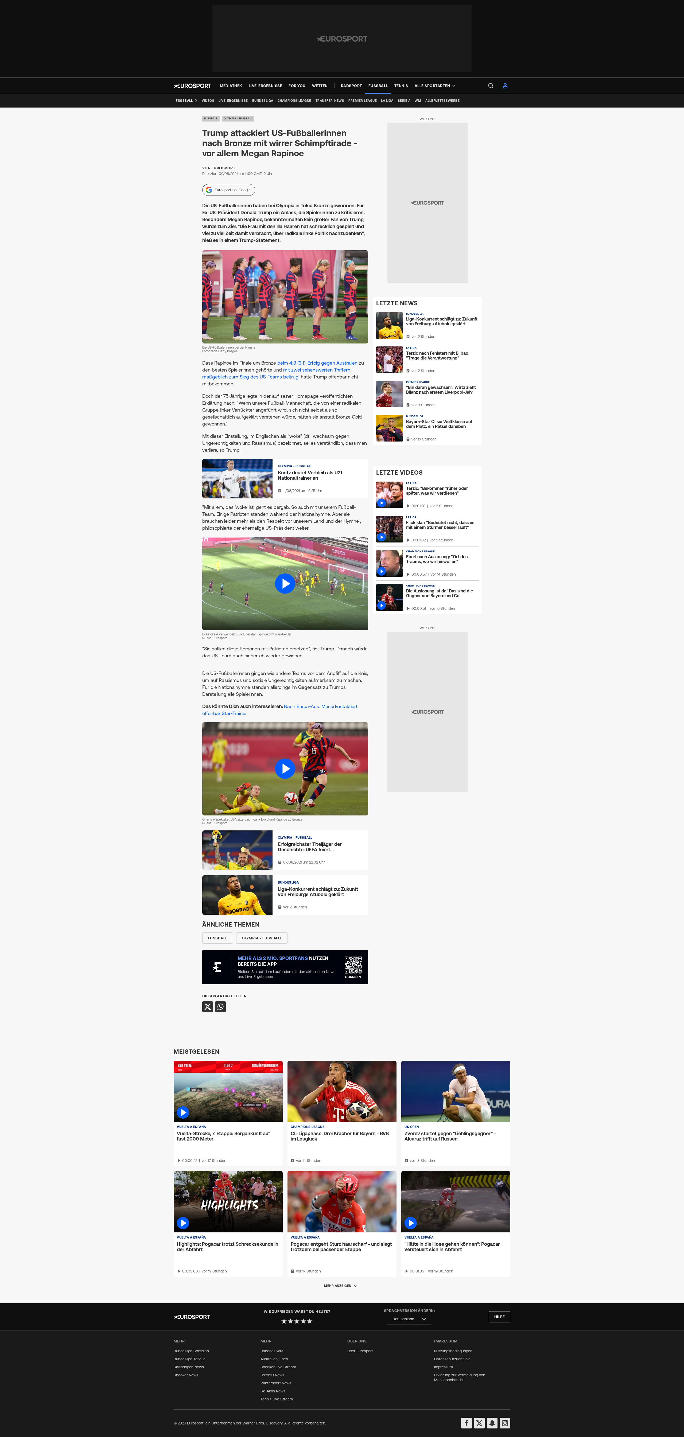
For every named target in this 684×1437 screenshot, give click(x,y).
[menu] (491, 86)
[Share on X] (207, 1006)
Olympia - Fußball (238, 118)
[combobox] (409, 1319)
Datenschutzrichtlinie (452, 1359)
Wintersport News (276, 1383)
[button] (285, 583)
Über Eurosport (360, 1351)
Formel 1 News (272, 1375)
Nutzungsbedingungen (453, 1351)
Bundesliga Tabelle (189, 1359)
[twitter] (479, 1423)
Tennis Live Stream (277, 1399)
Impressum (443, 1367)
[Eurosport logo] (192, 85)
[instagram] (505, 1423)
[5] (309, 1321)
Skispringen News (189, 1367)
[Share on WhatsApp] (220, 1006)
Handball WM (272, 1351)
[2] (290, 1321)
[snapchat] (492, 1423)
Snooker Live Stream (278, 1367)
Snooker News (186, 1375)
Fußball (211, 118)
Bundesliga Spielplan (191, 1351)
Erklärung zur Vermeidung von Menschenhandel (459, 1377)
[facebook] (466, 1423)
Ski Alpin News (273, 1391)
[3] (297, 1321)
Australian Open (274, 1359)
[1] (284, 1321)
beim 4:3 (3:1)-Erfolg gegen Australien (317, 363)
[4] (303, 1321)
